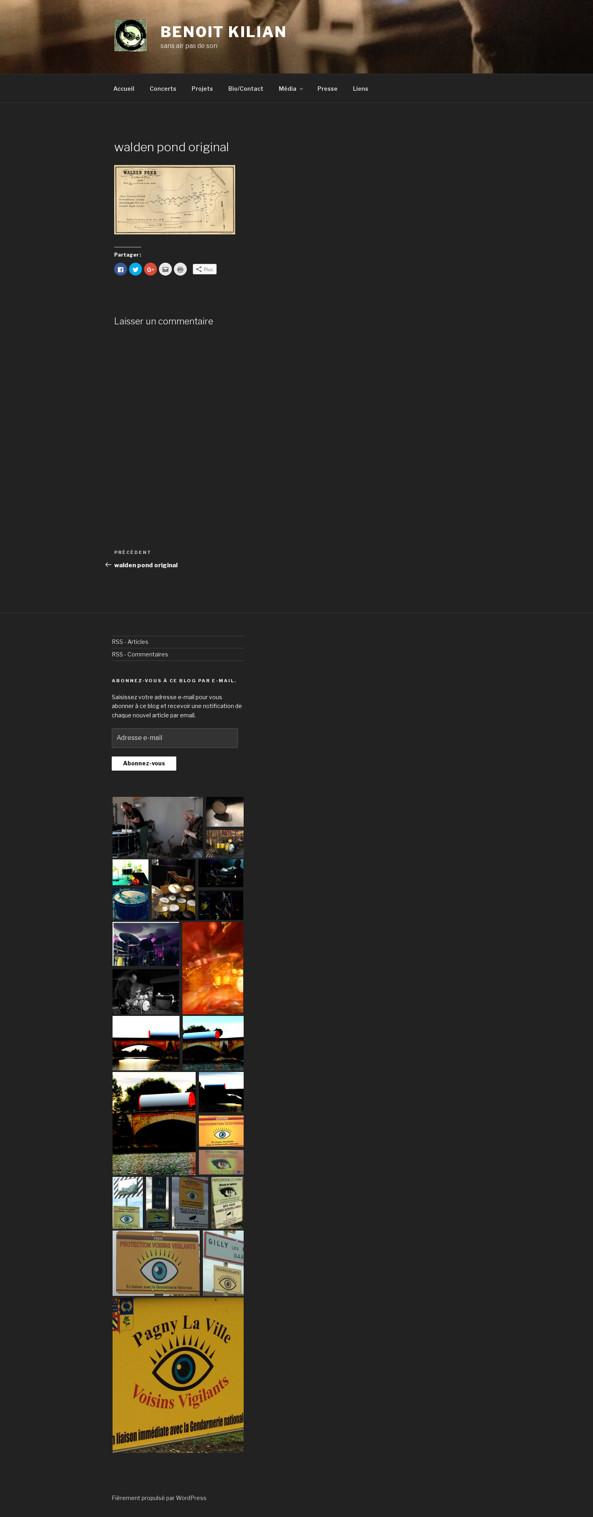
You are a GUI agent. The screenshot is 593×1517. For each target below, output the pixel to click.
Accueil (123, 88)
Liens (360, 88)
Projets (202, 88)
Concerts (163, 88)
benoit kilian (224, 32)
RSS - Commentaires (140, 654)
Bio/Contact (245, 88)
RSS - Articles (130, 641)
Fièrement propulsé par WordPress (159, 1497)
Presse (327, 88)
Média (287, 88)
